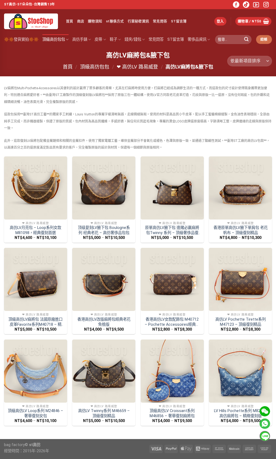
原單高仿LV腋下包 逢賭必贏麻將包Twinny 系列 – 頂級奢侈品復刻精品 (172, 230)
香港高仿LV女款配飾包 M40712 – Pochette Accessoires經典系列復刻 (172, 322)
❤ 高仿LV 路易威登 (137, 67)
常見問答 (160, 21)
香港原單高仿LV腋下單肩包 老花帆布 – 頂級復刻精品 (240, 230)
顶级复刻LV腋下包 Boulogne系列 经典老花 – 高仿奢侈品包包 (104, 230)
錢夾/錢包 (133, 39)
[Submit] (246, 39)
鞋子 (113, 39)
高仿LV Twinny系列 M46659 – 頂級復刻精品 (104, 413)
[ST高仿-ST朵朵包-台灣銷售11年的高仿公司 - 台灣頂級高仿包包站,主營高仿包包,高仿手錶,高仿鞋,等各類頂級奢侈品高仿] (31, 21)
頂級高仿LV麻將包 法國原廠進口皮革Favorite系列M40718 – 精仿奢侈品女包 (35, 322)
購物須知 (95, 21)
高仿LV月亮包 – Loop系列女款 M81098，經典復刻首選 (35, 230)
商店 (80, 21)
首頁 (69, 21)
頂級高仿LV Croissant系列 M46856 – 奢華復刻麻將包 (172, 413)
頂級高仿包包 (53, 39)
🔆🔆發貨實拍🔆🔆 (21, 39)
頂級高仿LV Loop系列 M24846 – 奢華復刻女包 (35, 413)
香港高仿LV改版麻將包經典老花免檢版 (103, 322)
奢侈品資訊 (197, 39)
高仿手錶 (79, 39)
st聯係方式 (115, 21)
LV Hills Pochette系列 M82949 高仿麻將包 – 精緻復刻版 (240, 413)
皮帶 (98, 39)
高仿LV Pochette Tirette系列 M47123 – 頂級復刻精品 (240, 322)
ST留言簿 (179, 21)
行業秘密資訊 (138, 21)
